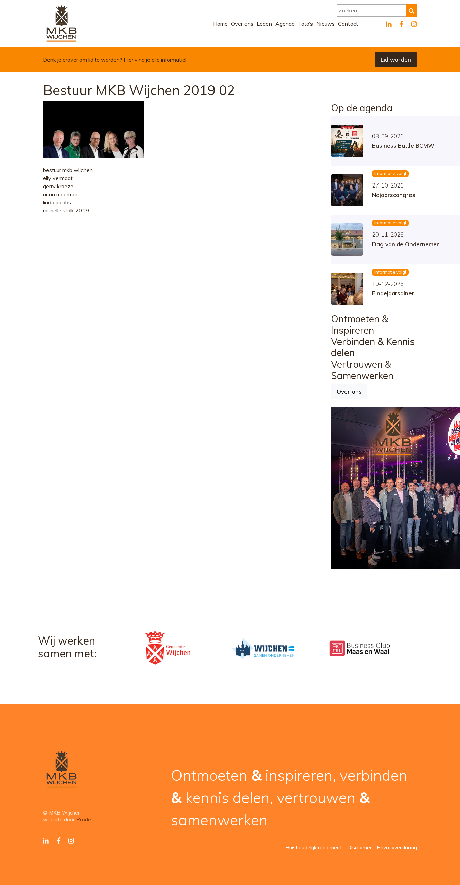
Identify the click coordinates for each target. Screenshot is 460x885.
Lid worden (396, 59)
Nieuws (325, 23)
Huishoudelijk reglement (313, 847)
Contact (348, 23)
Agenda (285, 23)
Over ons (242, 23)
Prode (83, 819)
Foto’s (305, 23)
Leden (264, 23)
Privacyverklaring (397, 847)
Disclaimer (359, 847)
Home (220, 23)
